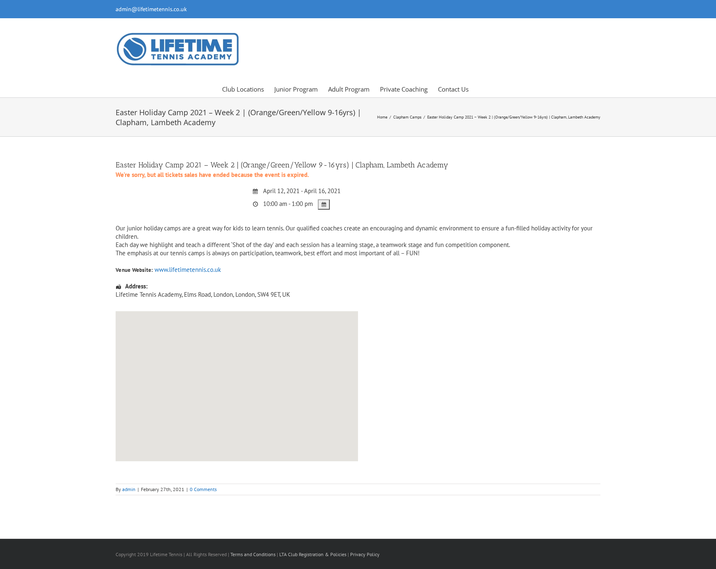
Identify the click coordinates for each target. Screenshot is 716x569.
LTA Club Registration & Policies (313, 554)
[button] (481, 88)
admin (128, 489)
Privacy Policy (365, 554)
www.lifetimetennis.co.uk (188, 270)
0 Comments (203, 489)
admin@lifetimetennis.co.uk (151, 9)
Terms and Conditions (253, 554)
